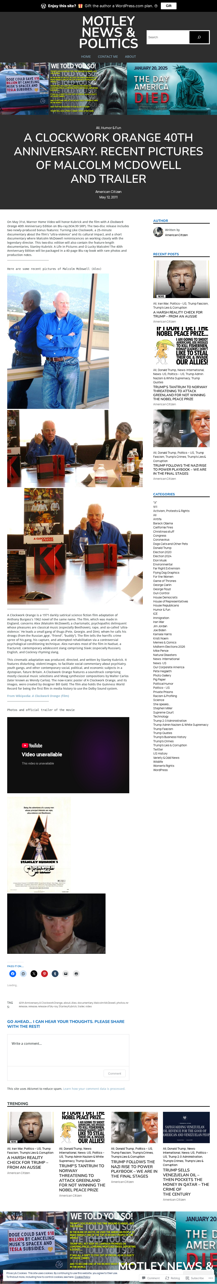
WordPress (160, 770)
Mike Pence (160, 651)
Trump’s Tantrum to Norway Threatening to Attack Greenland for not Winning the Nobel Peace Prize (180, 393)
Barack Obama (163, 523)
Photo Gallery (162, 675)
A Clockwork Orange (51, 1003)
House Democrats (165, 597)
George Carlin (162, 585)
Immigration (161, 618)
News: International (191, 370)
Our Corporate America (168, 667)
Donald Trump (167, 370)
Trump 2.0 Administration (170, 721)
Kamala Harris (162, 634)
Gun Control (161, 593)
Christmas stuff (163, 531)
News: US (159, 374)
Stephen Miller (162, 708)
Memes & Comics (164, 642)
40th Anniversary (28, 1003)
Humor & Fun (111, 127)
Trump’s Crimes (176, 457)
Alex (74, 1003)
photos (121, 1003)
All (98, 127)
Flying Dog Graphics (166, 573)
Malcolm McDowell (104, 1003)
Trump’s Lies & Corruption (170, 307)
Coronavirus (161, 540)
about (67, 1003)
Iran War (163, 303)
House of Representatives (170, 601)
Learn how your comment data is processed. (94, 1089)
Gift (168, 6)
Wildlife (158, 762)
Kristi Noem (160, 638)
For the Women (163, 577)
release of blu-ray (48, 1006)
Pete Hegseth (162, 671)
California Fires (163, 527)
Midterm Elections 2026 (169, 647)
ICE (155, 614)
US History (160, 753)
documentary (85, 1003)
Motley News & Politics (108, 32)
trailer (81, 1006)
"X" (155, 502)
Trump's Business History (169, 737)
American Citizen (108, 191)
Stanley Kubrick (68, 1006)
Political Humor (163, 684)
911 (155, 507)
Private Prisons (163, 692)
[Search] (199, 37)
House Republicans (166, 605)
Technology (160, 716)
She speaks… (161, 704)
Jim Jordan (160, 626)
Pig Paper (159, 679)
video (88, 1006)
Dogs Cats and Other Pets (170, 544)
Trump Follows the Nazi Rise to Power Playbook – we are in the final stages (179, 470)
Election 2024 (162, 556)
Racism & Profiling (165, 696)
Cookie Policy (82, 1277)
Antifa (157, 519)
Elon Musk (160, 560)
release (32, 1006)
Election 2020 (162, 552)
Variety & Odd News (166, 758)
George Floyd (162, 589)
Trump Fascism (198, 303)
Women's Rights (163, 766)
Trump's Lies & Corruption (170, 745)
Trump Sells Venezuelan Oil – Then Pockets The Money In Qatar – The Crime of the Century (186, 1182)
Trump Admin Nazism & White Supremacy (178, 376)
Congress (159, 535)
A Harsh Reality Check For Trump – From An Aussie (178, 315)
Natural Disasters (165, 655)
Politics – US (178, 303)
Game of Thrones (164, 581)
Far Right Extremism (166, 568)
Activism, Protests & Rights (171, 511)
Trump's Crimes (163, 741)
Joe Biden (159, 630)
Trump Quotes (162, 733)
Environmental (162, 564)
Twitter (158, 749)
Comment (114, 1073)
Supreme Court (163, 712)
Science (158, 700)
